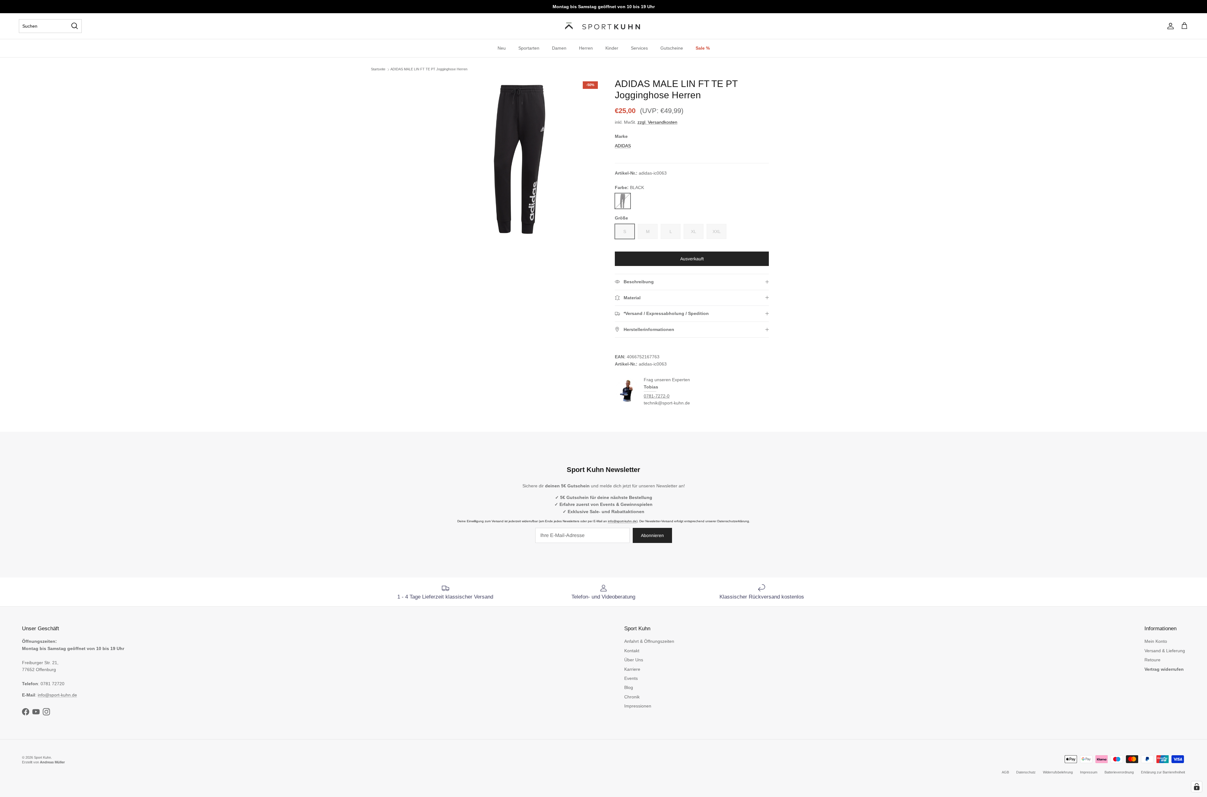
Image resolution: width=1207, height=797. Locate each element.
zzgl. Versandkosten (657, 122)
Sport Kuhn (42, 757)
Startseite (378, 69)
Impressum (1088, 772)
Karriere (632, 669)
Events (631, 678)
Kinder (611, 48)
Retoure (1152, 659)
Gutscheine (671, 48)
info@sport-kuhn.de (622, 521)
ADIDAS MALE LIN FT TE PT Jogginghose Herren (428, 69)
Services (639, 48)
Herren (586, 48)
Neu (502, 48)
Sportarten (528, 48)
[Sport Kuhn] (603, 26)
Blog (628, 687)
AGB (1005, 772)
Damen (559, 48)
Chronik (632, 696)
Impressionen (637, 705)
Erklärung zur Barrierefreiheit (1163, 772)
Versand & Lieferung (1164, 650)
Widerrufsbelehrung (1058, 772)
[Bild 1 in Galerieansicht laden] (519, 159)
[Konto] (1169, 26)
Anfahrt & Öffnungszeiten (649, 641)
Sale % (703, 48)
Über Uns (633, 659)
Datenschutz (1026, 772)
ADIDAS (623, 145)
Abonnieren (652, 535)
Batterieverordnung (1119, 772)
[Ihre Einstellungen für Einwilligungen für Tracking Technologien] (1196, 786)
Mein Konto (1155, 641)
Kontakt (631, 650)
